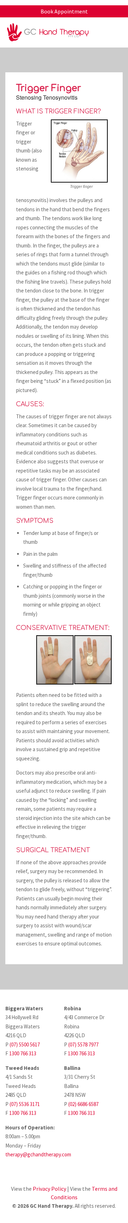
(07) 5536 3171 (25, 1104)
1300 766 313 (22, 1053)
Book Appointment (64, 11)
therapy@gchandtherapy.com (38, 1154)
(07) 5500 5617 (25, 1044)
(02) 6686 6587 (83, 1104)
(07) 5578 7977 (83, 1044)
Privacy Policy (49, 1188)
